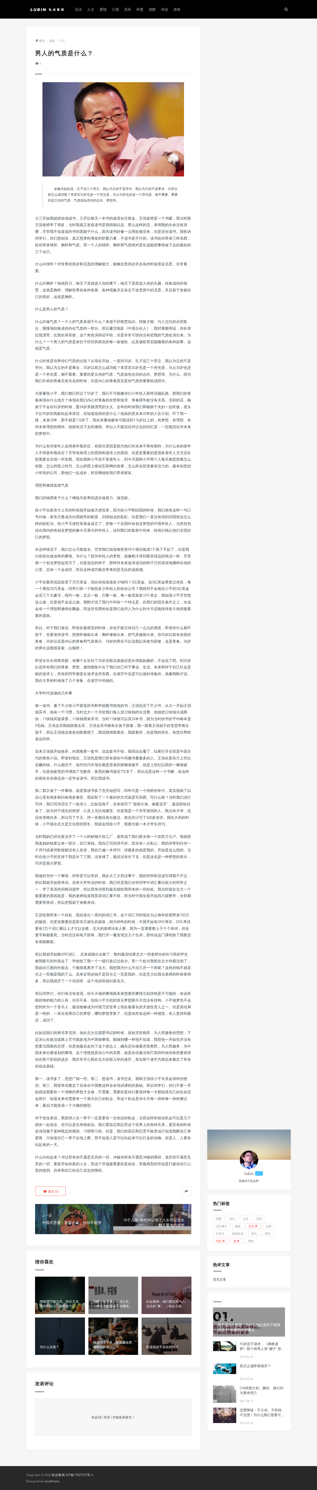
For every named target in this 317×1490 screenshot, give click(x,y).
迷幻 (232, 1218)
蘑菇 (238, 1226)
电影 (219, 1241)
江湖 (115, 9)
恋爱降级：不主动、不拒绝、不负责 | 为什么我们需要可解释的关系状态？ (262, 1415)
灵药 (127, 9)
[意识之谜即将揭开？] (224, 1368)
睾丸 (254, 1233)
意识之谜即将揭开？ (255, 1366)
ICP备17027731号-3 (79, 1475)
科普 (139, 9)
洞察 (152, 9)
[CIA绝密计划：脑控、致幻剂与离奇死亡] (224, 1400)
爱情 (103, 9)
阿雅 (219, 1218)
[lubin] (249, 1160)
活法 (78, 9)
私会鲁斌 (58, 1475)
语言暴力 (221, 1226)
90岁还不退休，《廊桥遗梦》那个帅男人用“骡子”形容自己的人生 (262, 1349)
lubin (249, 1173)
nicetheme (51, 1481)
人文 (90, 9)
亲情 (176, 9)
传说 (164, 9)
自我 (251, 1226)
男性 (267, 1233)
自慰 (269, 1226)
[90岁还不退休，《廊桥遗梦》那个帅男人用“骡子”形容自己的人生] (224, 1346)
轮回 (259, 1218)
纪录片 (220, 1233)
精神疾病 (237, 1233)
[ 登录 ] (106, 1417)
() (52, 1191)
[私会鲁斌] (47, 9)
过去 (246, 1218)
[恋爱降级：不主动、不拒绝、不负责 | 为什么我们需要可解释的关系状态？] (224, 1415)
